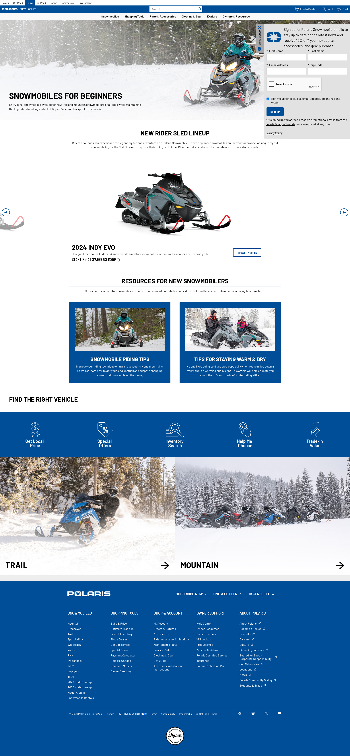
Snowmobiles (110, 16)
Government (85, 2)
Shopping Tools (134, 16)
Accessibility (168, 713)
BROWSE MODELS (247, 253)
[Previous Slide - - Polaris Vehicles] (6, 212)
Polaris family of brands (280, 124)
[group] (175, 202)
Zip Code (315, 65)
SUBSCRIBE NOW (189, 594)
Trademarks (185, 713)
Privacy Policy (274, 133)
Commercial (67, 2)
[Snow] (19, 9)
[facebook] (239, 713)
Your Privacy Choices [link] (129, 713)
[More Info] (118, 259)
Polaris (5, 2)
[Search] (198, 9)
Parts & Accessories (163, 16)
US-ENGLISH (259, 594)
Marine (53, 2)
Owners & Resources (236, 16)
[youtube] (279, 713)
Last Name (316, 51)
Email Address (277, 65)
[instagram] (253, 713)
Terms (153, 713)
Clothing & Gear (192, 16)
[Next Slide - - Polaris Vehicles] (344, 212)
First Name (275, 51)
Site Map (97, 713)
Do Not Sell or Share (206, 713)
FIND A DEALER (225, 594)
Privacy (110, 713)
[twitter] (266, 713)
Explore (212, 16)
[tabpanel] (175, 212)
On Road (41, 2)
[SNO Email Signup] (260, 38)
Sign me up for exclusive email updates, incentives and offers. (305, 100)
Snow (30, 2)
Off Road (18, 2)
